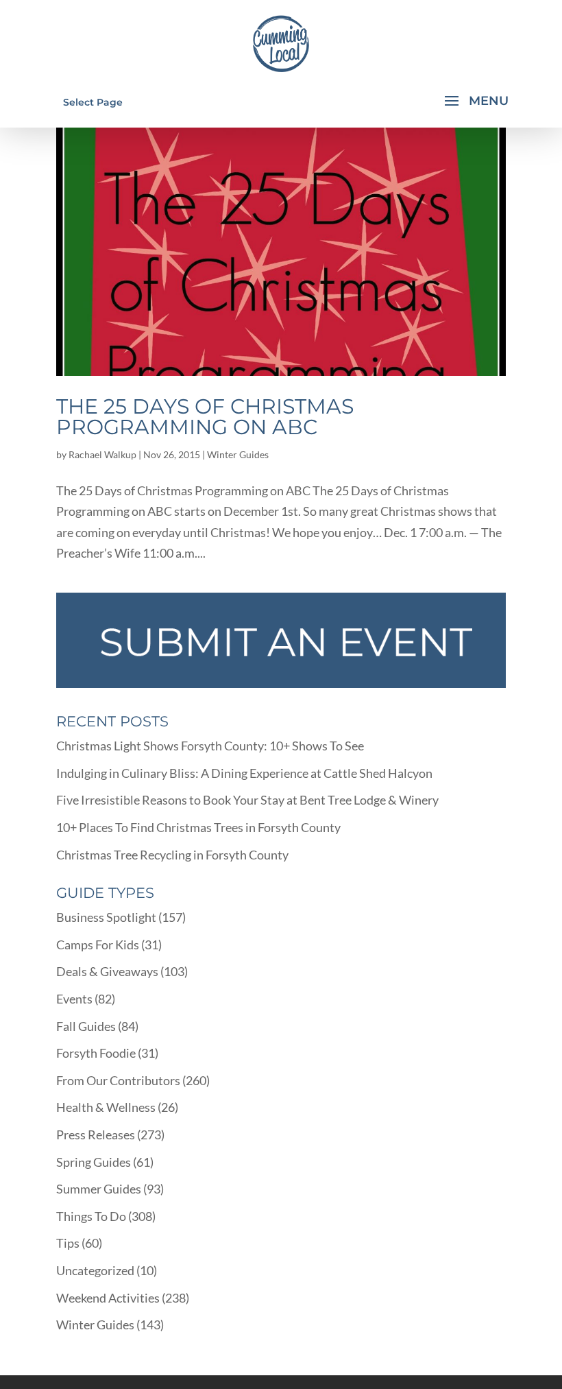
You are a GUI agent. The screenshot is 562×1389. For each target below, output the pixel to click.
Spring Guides (93, 1162)
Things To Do (91, 1216)
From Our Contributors (118, 1080)
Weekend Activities (108, 1297)
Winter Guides (238, 454)
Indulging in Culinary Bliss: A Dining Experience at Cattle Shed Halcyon (244, 773)
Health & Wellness (106, 1107)
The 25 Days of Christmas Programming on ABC (205, 417)
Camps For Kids (97, 944)
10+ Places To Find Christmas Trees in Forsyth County (198, 827)
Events (74, 998)
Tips (68, 1242)
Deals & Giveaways (107, 971)
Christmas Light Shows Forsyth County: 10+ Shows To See (210, 745)
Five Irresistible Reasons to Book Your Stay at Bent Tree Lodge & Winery (247, 799)
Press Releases (95, 1134)
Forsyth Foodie (96, 1052)
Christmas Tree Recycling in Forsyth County (172, 854)
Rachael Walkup (102, 454)
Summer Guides (98, 1188)
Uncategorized (95, 1270)
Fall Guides (86, 1026)
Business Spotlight (106, 917)
